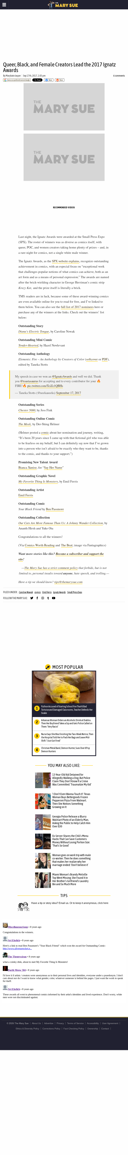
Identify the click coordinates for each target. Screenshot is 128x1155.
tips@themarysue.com (68, 582)
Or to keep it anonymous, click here (89, 903)
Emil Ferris (25, 495)
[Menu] (4, 4)
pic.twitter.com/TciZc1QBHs (45, 386)
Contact (105, 1028)
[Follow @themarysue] (32, 599)
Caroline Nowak (26, 592)
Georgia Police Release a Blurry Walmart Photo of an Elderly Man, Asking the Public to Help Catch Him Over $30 (71, 821)
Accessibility (93, 1023)
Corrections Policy (51, 1028)
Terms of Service (75, 1023)
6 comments (119, 75)
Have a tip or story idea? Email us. (50, 903)
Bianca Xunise (27, 467)
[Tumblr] (48, 599)
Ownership (92, 1028)
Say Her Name (53, 467)
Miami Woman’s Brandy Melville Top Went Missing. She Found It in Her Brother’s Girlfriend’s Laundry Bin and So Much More (70, 879)
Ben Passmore (55, 509)
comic (45, 432)
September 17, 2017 (68, 393)
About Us (36, 1023)
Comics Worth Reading (40, 545)
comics (37, 592)
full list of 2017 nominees (77, 307)
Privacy (60, 1023)
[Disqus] (64, 961)
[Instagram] (43, 599)
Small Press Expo (74, 592)
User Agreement (110, 1023)
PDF (105, 359)
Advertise (48, 1023)
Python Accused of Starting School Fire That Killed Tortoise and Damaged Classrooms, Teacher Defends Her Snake (67, 709)
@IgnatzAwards (62, 376)
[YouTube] (54, 599)
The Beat (66, 545)
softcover (92, 359)
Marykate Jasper (13, 75)
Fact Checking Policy (74, 1028)
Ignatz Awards (59, 592)
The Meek (24, 424)
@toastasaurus (29, 381)
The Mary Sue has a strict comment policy (51, 568)
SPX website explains (65, 261)
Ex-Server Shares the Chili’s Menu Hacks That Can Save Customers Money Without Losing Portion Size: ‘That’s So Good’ (71, 840)
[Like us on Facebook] (37, 599)
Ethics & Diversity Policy (27, 1028)
